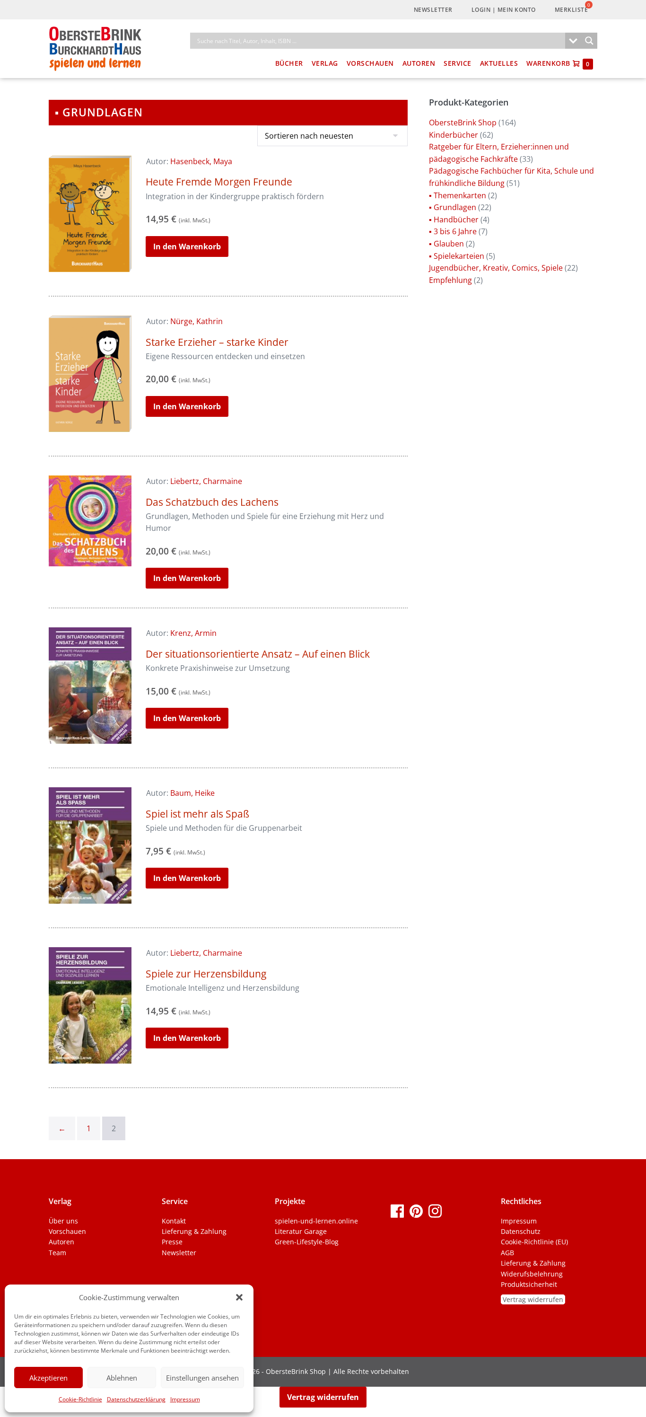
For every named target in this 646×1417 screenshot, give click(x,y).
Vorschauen (370, 63)
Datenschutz (521, 1231)
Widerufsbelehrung (532, 1273)
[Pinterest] (416, 1210)
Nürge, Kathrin (196, 321)
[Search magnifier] (589, 41)
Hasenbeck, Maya (201, 161)
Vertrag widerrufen (533, 1299)
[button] (239, 1297)
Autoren (419, 63)
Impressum (185, 1399)
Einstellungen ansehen (202, 1377)
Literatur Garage (301, 1231)
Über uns (63, 1220)
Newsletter (433, 10)
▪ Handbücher (454, 219)
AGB (507, 1252)
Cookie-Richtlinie (80, 1399)
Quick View (90, 259)
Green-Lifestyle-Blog (307, 1241)
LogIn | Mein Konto (503, 10)
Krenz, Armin (193, 633)
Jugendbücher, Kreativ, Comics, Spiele (496, 268)
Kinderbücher (453, 135)
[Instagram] (435, 1210)
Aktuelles (499, 63)
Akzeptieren (48, 1377)
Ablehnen (121, 1377)
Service (457, 63)
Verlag (325, 63)
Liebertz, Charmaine (206, 481)
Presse (172, 1241)
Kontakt (174, 1220)
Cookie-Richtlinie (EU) (534, 1241)
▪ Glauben (446, 243)
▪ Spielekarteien (456, 256)
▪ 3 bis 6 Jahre (453, 231)
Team (57, 1252)
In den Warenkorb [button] (187, 246)
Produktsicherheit (529, 1284)
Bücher (289, 63)
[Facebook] (397, 1210)
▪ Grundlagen (452, 207)
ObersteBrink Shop (463, 122)
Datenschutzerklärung (136, 1399)
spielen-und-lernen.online (316, 1220)
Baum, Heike (192, 793)
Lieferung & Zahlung (194, 1231)
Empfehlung (450, 280)
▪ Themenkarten (457, 195)
